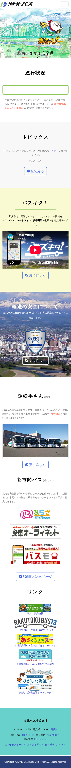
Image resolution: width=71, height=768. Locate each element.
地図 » (54, 729)
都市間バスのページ (37, 576)
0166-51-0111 (27, 735)
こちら (55, 151)
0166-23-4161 (52, 735)
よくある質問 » (35, 744)
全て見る (37, 171)
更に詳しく (37, 275)
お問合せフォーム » (15, 744)
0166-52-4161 (40, 739)
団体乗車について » (55, 744)
